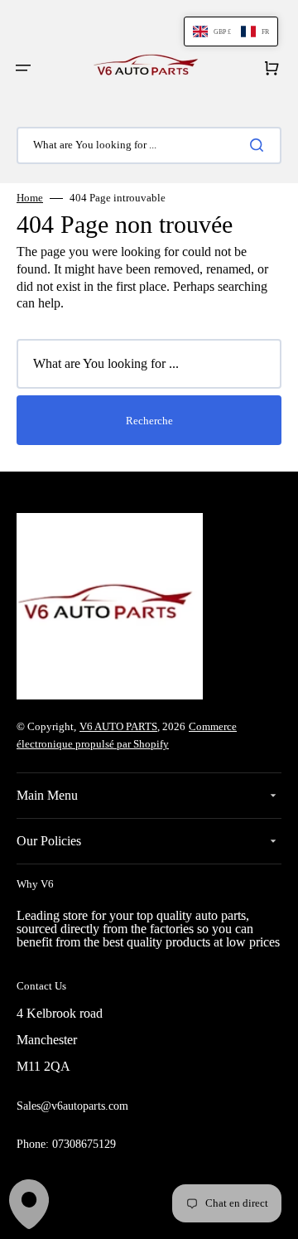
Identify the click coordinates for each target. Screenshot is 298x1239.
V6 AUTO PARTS (118, 726)
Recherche (149, 420)
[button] (23, 68)
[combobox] (149, 145)
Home (30, 197)
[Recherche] (259, 145)
